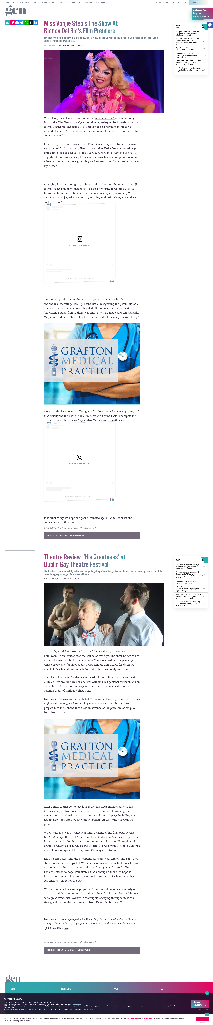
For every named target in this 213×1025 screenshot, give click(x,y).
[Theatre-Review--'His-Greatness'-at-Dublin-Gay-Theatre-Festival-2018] (104, 614)
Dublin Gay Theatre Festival (101, 919)
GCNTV (33, 2)
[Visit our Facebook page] (170, 2)
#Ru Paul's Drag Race (77, 536)
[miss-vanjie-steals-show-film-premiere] (104, 81)
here (66, 928)
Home (8, 2)
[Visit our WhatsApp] (153, 2)
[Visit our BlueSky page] (167, 2)
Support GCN (74, 2)
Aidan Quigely (75, 579)
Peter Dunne (80, 45)
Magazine (24, 2)
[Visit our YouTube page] (173, 2)
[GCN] (13, 982)
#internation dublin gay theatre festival (60, 950)
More (103, 2)
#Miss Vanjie (63, 536)
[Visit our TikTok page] (163, 2)
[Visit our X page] (157, 2)
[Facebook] (17, 22)
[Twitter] (21, 22)
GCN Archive (62, 2)
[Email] (7, 22)
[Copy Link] (12, 22)
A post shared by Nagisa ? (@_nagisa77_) (80, 278)
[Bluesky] (35, 22)
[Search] (205, 2)
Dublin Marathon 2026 (46, 2)
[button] (210, 25)
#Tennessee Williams (83, 950)
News (15, 2)
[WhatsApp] (26, 22)
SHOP (97, 2)
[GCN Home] (16, 11)
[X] (31, 22)
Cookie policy (132, 1019)
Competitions (87, 2)
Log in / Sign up (183, 2)
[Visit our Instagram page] (160, 2)
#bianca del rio (52, 536)
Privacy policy (148, 1019)
